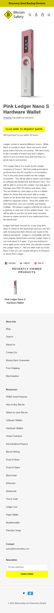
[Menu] (49, 14)
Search (9, 336)
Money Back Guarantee (17, 360)
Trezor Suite (12, 499)
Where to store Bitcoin (17, 412)
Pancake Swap (13, 530)
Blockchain (11, 475)
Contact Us (11, 352)
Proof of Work (13, 459)
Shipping (7, 117)
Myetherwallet (13, 522)
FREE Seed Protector (16, 396)
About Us (10, 344)
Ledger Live (11, 507)
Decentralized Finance (17, 444)
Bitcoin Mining (13, 451)
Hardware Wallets (14, 428)
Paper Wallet (12, 514)
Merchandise (12, 376)
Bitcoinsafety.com (22, 603)
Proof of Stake (13, 467)
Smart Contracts (14, 436)
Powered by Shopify (38, 603)
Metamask (11, 491)
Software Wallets (14, 420)
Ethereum (11, 483)
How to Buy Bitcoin (15, 404)
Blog (8, 329)
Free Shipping (13, 368)
